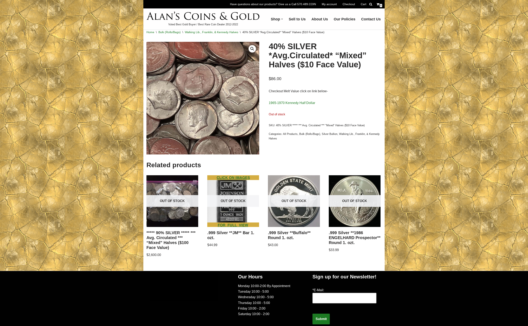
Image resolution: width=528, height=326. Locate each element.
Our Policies (344, 19)
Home (150, 32)
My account (329, 4)
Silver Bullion (329, 134)
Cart (363, 4)
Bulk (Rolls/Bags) (169, 32)
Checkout (349, 4)
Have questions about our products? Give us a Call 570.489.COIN (273, 4)
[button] (282, 19)
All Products (290, 134)
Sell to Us (297, 19)
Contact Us (371, 19)
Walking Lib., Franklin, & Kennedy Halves (211, 32)
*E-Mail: (318, 290)
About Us (319, 19)
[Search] (370, 4)
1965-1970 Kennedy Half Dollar (292, 103)
